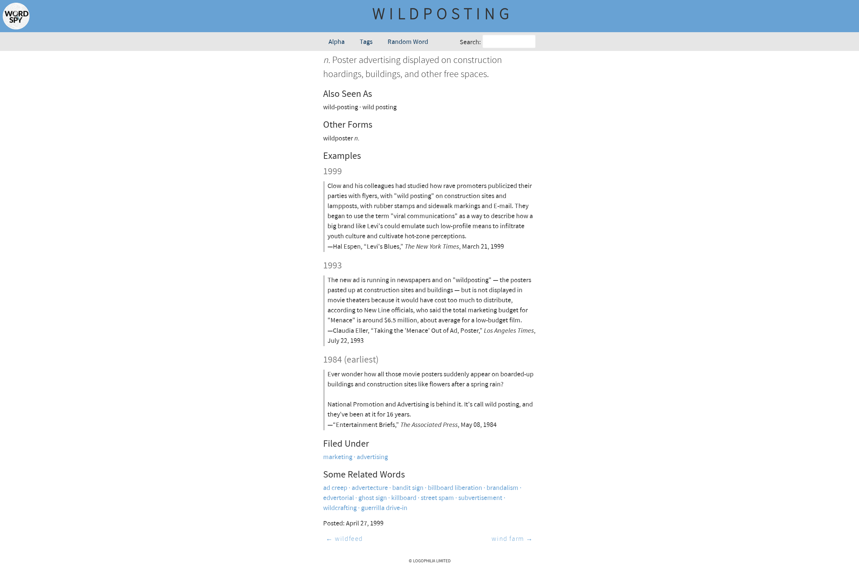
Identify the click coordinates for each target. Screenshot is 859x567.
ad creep (335, 488)
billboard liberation (455, 488)
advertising (372, 457)
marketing (337, 457)
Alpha (337, 42)
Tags (366, 42)
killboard (403, 498)
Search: (470, 42)
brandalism (502, 488)
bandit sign (407, 488)
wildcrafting (340, 508)
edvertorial (338, 498)
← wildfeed (344, 539)
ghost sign (372, 498)
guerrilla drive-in (384, 508)
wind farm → (512, 539)
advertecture (370, 488)
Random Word (408, 42)
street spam (437, 498)
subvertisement (480, 498)
